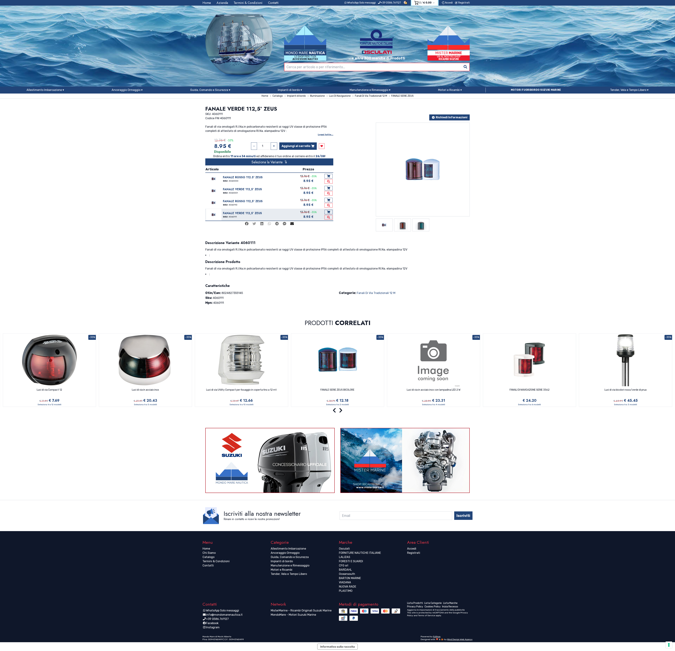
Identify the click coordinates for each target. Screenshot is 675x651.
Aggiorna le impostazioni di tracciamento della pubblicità (436, 610)
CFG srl (343, 565)
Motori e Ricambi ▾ (450, 90)
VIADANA (345, 582)
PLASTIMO (345, 590)
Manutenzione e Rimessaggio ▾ (370, 90)
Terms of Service (426, 615)
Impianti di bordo (282, 561)
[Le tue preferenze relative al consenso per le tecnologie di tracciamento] (669, 645)
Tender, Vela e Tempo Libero (289, 574)
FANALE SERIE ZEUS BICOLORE (337, 389)
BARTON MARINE (350, 578)
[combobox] (377, 67)
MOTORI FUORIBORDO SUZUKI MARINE (536, 89)
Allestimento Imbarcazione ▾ (45, 90)
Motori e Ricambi (281, 569)
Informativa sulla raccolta (337, 646)
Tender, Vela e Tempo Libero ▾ (629, 90)
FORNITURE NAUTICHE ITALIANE (360, 552)
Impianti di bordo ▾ (290, 90)
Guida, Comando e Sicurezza (290, 557)
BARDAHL (345, 569)
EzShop (437, 636)
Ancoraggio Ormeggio (285, 552)
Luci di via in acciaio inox (145, 389)
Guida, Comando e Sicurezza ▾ (210, 90)
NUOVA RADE (347, 586)
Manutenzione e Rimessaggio (290, 565)
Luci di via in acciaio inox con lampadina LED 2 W (433, 389)
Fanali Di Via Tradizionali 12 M (376, 293)
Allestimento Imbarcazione (288, 548)
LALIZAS (344, 557)
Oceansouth (347, 574)
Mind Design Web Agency (459, 639)
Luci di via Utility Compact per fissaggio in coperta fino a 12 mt (241, 389)
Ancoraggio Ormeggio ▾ (127, 90)
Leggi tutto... (325, 134)
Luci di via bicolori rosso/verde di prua (626, 389)
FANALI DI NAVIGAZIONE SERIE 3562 (529, 389)
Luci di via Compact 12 (49, 389)
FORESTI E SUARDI (351, 561)
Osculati (344, 548)
